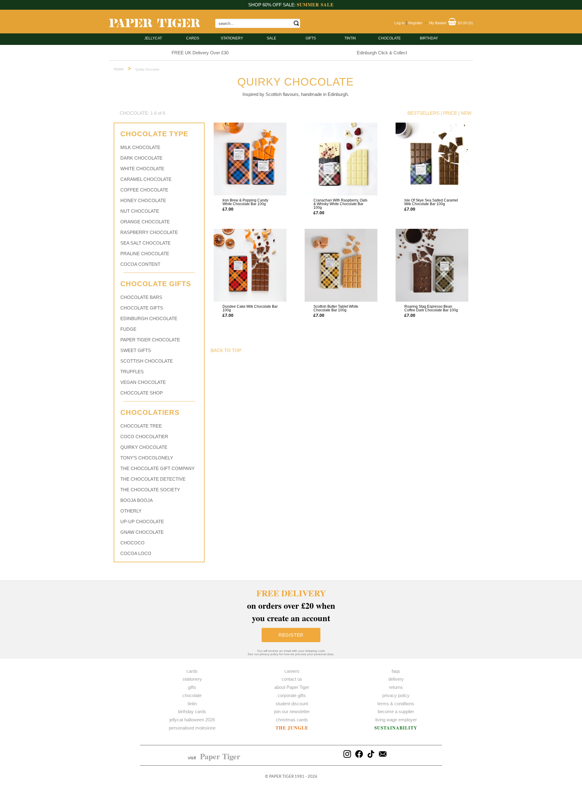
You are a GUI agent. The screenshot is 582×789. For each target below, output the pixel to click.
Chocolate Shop (141, 392)
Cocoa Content (140, 264)
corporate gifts (292, 695)
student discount (292, 703)
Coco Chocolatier (144, 436)
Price (450, 113)
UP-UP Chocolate (142, 521)
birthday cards (192, 711)
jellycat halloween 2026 (192, 719)
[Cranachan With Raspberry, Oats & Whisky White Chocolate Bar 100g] (341, 159)
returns (396, 687)
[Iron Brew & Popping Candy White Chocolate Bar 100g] (250, 159)
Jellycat (153, 38)
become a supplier (396, 711)
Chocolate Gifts (141, 307)
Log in (399, 23)
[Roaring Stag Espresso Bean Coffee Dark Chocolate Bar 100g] (432, 265)
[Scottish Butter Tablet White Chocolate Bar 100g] (341, 265)
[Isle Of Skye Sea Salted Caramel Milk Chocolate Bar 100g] (432, 159)
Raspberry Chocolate (149, 232)
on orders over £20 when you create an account (291, 605)
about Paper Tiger (291, 687)
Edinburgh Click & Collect (382, 52)
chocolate (192, 695)
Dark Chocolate (141, 158)
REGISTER (291, 635)
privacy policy (396, 695)
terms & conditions (395, 703)
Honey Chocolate (143, 200)
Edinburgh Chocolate (148, 318)
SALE (271, 38)
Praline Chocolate (144, 253)
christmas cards (292, 719)
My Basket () (451, 23)
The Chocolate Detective (153, 479)
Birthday (429, 38)
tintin (350, 38)
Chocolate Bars (141, 297)
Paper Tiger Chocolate (150, 339)
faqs (396, 671)
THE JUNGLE (292, 727)
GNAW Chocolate (142, 532)
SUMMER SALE (315, 4)
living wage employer (396, 719)
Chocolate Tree (141, 425)
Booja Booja (136, 500)
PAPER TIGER (281, 777)
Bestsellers (423, 113)
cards (192, 38)
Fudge (128, 329)
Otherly (131, 510)
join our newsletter (292, 711)
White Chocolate (142, 168)
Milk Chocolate (140, 147)
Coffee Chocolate (144, 189)
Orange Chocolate (145, 221)
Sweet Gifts (135, 350)
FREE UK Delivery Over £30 (200, 52)
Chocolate (389, 38)
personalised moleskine (192, 727)
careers (291, 671)
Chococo (132, 542)
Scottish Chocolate (146, 361)
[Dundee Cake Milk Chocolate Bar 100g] (250, 265)
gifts (311, 38)
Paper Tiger (220, 756)
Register (415, 23)
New (466, 113)
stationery (232, 38)
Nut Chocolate (139, 211)
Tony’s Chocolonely (146, 457)
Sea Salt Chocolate (145, 243)
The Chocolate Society (150, 489)
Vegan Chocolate (143, 382)
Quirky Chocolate (143, 447)
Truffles (132, 371)
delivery (396, 679)
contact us (292, 679)
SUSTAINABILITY (395, 727)
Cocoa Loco (135, 553)
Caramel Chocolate (146, 179)
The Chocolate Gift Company (157, 468)
